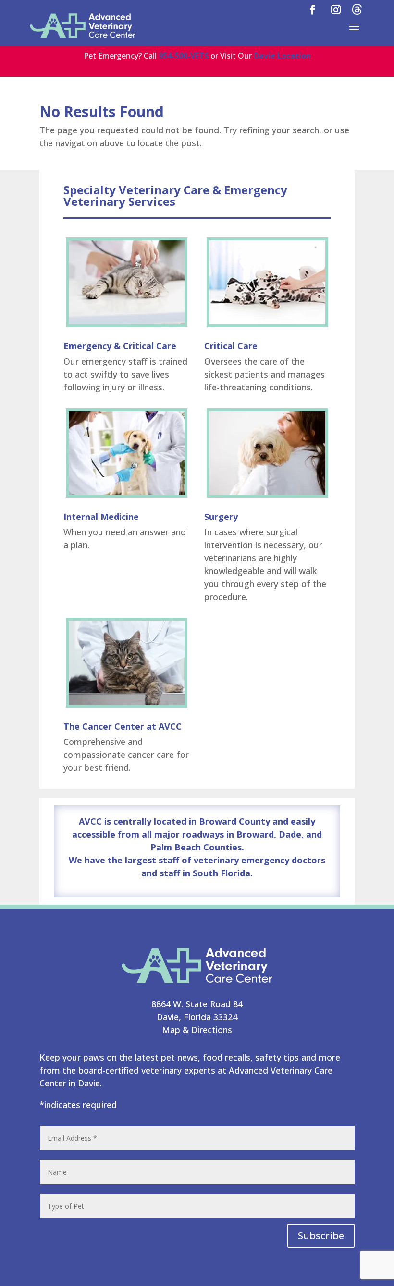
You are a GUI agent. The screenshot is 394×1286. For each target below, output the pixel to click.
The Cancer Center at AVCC (122, 726)
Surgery (221, 516)
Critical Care (231, 346)
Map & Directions (197, 1030)
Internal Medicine (101, 516)
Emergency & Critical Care (119, 346)
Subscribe (321, 1235)
